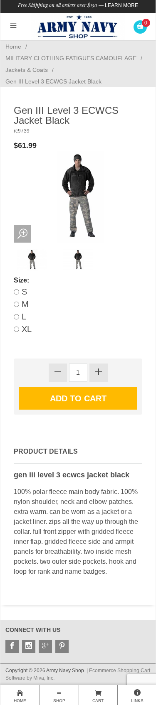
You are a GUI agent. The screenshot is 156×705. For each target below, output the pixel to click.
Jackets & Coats (26, 69)
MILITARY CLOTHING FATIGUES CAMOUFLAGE (70, 58)
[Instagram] (28, 646)
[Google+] (45, 646)
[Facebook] (12, 646)
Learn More (121, 5)
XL (25, 329)
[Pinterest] (62, 646)
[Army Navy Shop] (78, 26)
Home (13, 46)
